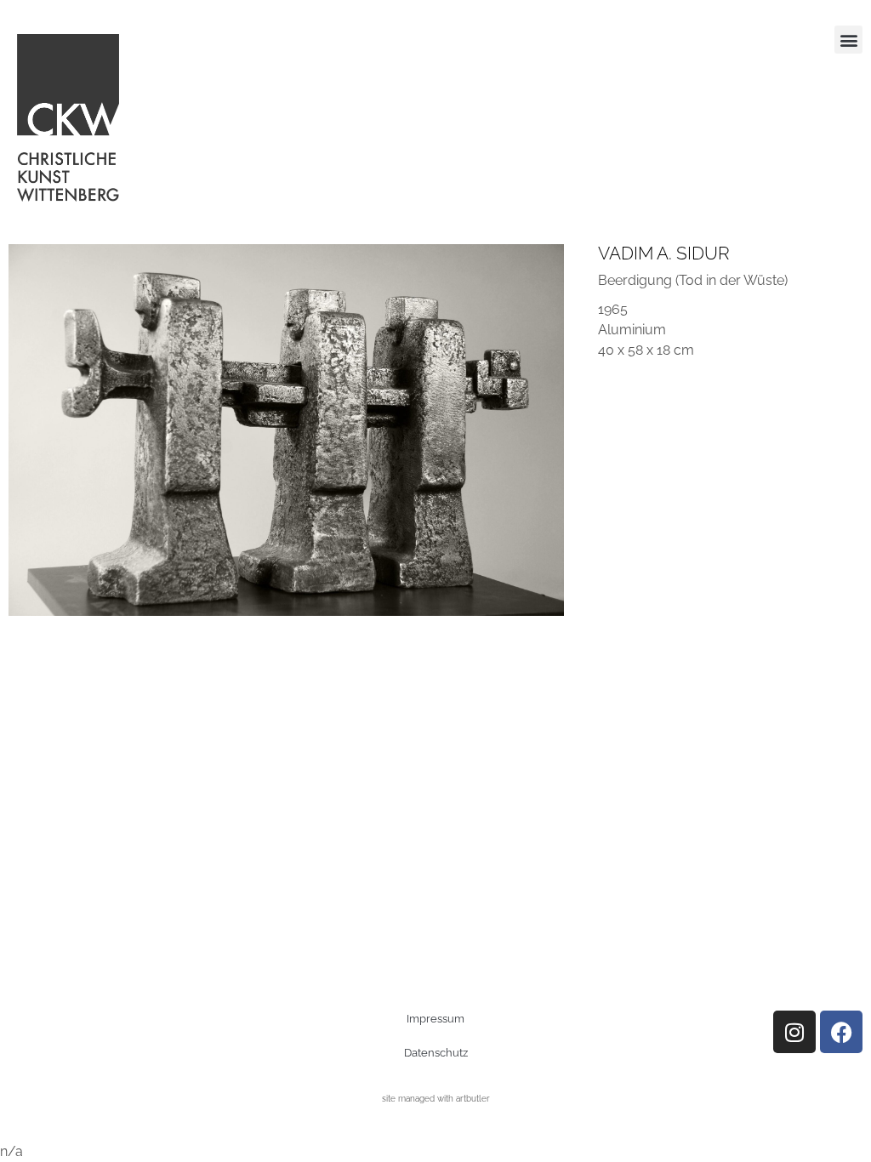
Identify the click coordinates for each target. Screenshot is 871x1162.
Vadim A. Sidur (664, 253)
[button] (848, 40)
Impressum (435, 1018)
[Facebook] (841, 1032)
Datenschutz (436, 1052)
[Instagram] (794, 1032)
